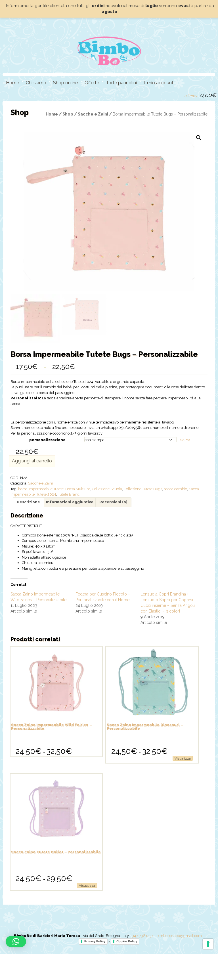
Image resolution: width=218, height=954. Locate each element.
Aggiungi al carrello (32, 461)
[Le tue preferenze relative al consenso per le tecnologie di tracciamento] (208, 944)
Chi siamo (36, 82)
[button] (199, 138)
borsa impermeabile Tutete (41, 489)
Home (12, 82)
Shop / (70, 114)
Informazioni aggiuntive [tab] (69, 502)
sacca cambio (175, 489)
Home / (54, 114)
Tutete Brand (68, 494)
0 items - (200, 95)
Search (168, 94)
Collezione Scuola (107, 489)
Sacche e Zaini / (95, 114)
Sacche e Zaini (40, 483)
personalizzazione (47, 440)
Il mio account (158, 82)
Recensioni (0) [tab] (113, 502)
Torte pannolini (121, 82)
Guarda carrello (177, 94)
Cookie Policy (126, 941)
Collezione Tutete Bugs (143, 489)
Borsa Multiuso (77, 489)
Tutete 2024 (46, 494)
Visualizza (183, 758)
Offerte (92, 82)
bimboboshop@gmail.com (179, 936)
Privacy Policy (94, 941)
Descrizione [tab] (28, 502)
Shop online (65, 82)
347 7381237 (142, 936)
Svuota (185, 440)
